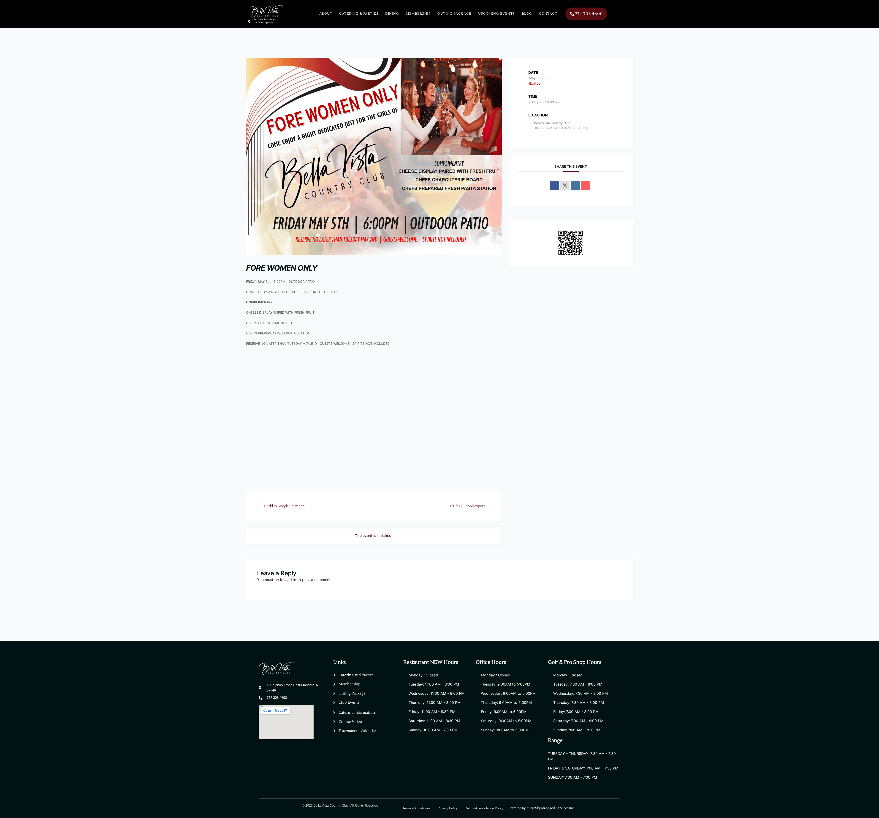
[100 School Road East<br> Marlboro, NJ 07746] (249, 21)
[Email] (585, 185)
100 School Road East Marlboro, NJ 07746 (264, 21)
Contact (548, 14)
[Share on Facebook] (554, 185)
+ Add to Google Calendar (283, 506)
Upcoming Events (496, 14)
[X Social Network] (565, 185)
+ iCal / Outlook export (467, 506)
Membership (418, 14)
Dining (392, 14)
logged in (288, 580)
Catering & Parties (358, 14)
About (326, 14)
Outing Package (454, 14)
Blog (527, 14)
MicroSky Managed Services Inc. (550, 808)
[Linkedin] (575, 185)
